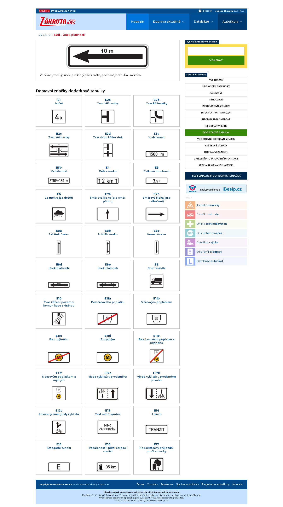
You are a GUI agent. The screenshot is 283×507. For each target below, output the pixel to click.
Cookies (152, 484)
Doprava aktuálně (166, 21)
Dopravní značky (196, 74)
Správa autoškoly (187, 484)
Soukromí (166, 484)
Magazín (137, 21)
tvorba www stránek (82, 484)
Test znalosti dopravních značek (216, 175)
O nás (140, 484)
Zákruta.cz (44, 35)
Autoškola (230, 21)
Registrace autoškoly (216, 484)
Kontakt (237, 484)
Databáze (201, 21)
